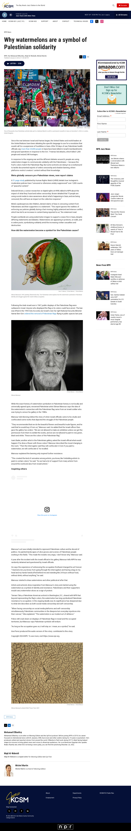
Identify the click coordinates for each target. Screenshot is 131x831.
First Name (102, 124)
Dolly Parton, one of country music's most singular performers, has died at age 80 (118, 319)
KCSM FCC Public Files (107, 793)
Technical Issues (81, 21)
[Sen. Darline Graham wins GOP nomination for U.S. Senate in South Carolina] (103, 295)
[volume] (10, 15)
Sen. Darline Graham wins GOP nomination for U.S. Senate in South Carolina (118, 299)
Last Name (102, 131)
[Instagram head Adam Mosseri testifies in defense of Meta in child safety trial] (103, 275)
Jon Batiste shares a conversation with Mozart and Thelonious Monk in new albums (117, 163)
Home (4, 21)
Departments (77, 793)
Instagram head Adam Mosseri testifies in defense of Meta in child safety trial (118, 279)
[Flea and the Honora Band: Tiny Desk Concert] (103, 212)
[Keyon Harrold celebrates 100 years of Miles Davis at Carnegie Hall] (103, 245)
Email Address (104, 115)
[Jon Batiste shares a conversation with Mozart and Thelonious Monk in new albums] (103, 159)
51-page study (18, 180)
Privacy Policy (77, 798)
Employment (50, 798)
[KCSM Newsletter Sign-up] (111, 95)
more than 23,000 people (31, 149)
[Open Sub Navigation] (26, 21)
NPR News (7, 32)
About (55, 21)
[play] (4, 15)
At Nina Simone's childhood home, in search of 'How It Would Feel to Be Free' (117, 229)
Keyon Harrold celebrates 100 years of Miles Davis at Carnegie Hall (117, 249)
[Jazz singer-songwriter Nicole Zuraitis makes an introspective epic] (103, 197)
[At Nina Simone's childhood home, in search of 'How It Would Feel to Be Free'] (103, 228)
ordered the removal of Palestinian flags (40, 314)
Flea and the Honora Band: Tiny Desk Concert (118, 214)
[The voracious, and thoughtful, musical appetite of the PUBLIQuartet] (103, 179)
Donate (124, 5)
